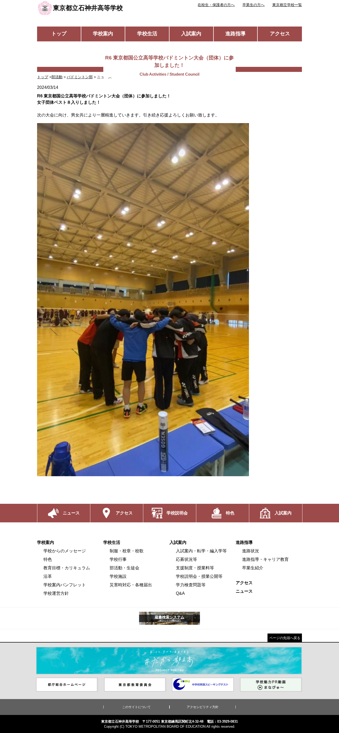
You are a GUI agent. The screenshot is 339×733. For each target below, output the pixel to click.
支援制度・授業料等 (195, 568)
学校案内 (103, 33)
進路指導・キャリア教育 (265, 559)
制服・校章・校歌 (127, 551)
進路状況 (250, 551)
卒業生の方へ (253, 5)
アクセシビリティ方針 (202, 707)
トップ (58, 33)
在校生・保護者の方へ (216, 5)
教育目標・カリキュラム (66, 568)
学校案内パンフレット (64, 585)
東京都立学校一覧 (287, 5)
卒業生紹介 (252, 568)
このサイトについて (136, 707)
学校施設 (118, 576)
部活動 (57, 77)
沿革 (47, 576)
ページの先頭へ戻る (284, 638)
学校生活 (147, 33)
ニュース (244, 591)
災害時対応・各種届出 (131, 585)
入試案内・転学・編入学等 (201, 551)
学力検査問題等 (191, 585)
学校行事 (118, 559)
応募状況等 (186, 559)
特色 (47, 559)
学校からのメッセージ (64, 551)
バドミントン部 (80, 77)
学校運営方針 (56, 593)
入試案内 (191, 33)
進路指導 (235, 33)
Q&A (180, 593)
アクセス (280, 33)
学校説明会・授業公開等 (199, 576)
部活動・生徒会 (124, 568)
